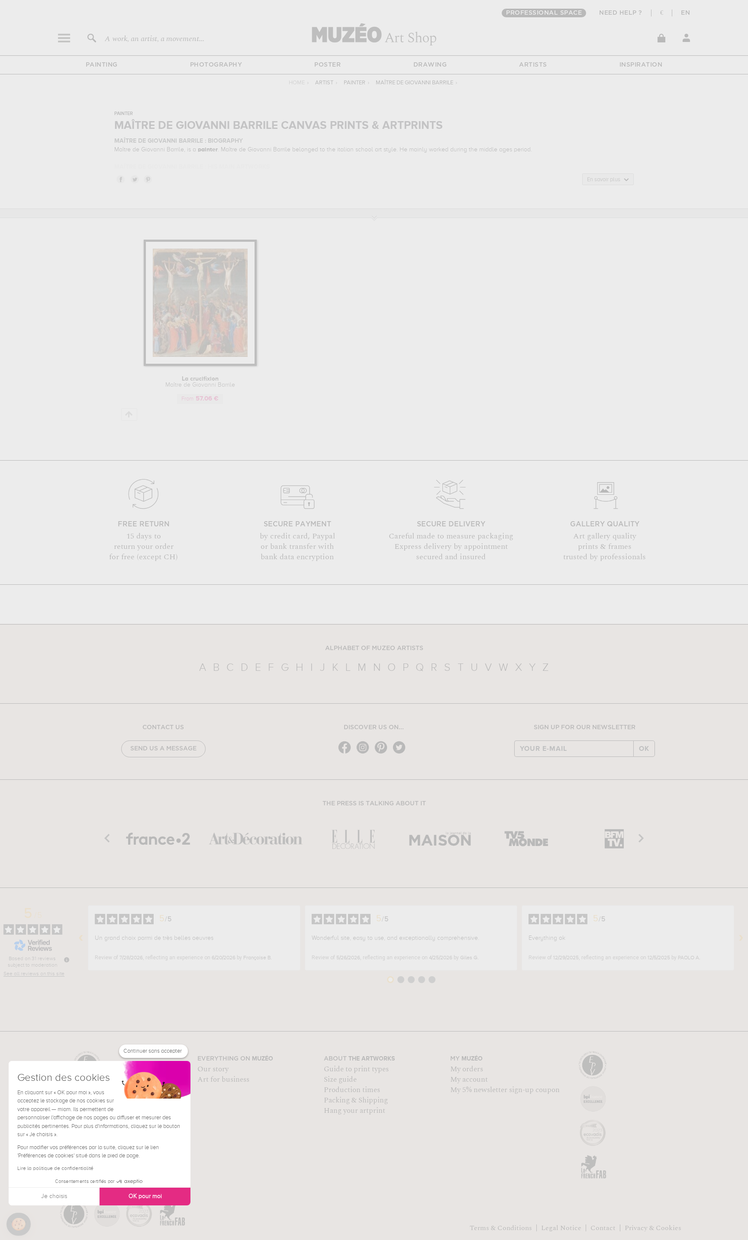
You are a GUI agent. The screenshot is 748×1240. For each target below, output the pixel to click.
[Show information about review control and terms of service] (66, 959)
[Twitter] (401, 753)
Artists (533, 64)
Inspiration (641, 64)
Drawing (430, 64)
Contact (603, 1228)
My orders (466, 1069)
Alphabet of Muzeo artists (374, 648)
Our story (213, 1069)
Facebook (120, 179)
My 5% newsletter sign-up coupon (505, 1090)
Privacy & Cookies (653, 1228)
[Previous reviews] (81, 938)
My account (469, 1079)
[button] (18, 1224)
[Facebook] (347, 753)
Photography (216, 64)
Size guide (340, 1079)
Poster (327, 64)
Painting (102, 64)
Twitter (134, 179)
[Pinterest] (383, 753)
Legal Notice (561, 1228)
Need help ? (620, 13)
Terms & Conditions (501, 1228)
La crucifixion (200, 382)
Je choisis (54, 1196)
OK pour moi (145, 1196)
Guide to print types (356, 1069)
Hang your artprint (354, 1110)
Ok (644, 748)
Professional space (544, 13)
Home (297, 83)
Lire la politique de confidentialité (55, 1168)
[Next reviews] (741, 938)
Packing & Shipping (356, 1100)
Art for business (223, 1079)
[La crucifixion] (200, 364)
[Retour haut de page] (129, 414)
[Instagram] (365, 753)
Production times (352, 1090)
